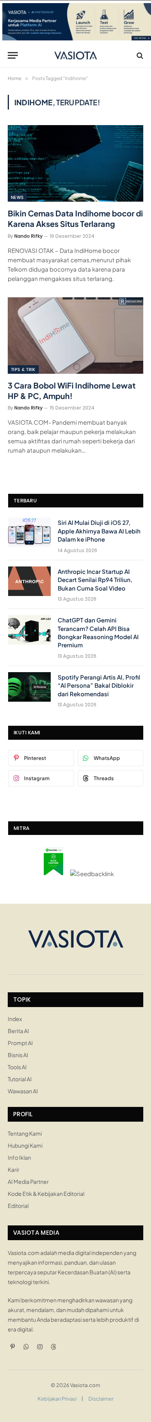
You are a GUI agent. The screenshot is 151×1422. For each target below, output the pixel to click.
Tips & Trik (23, 369)
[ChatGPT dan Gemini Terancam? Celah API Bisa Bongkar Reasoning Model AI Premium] (29, 630)
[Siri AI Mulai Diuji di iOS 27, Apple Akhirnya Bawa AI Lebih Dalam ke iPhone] (29, 532)
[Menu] (13, 55)
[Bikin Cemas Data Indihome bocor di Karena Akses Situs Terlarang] (75, 163)
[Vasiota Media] (76, 55)
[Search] (139, 55)
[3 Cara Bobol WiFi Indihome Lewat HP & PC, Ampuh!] (75, 335)
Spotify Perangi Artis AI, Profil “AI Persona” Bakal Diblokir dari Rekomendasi (99, 685)
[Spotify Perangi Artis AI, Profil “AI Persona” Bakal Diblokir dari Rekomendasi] (29, 687)
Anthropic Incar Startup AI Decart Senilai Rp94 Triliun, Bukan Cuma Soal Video (95, 580)
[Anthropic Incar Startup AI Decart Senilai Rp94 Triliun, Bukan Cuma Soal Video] (29, 581)
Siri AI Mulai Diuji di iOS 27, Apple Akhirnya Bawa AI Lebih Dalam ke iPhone (99, 531)
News (17, 197)
